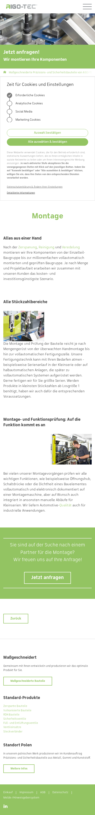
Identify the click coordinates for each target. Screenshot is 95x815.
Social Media (23, 111)
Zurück (15, 618)
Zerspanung (27, 247)
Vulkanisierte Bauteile (17, 710)
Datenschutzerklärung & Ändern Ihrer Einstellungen (35, 187)
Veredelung (71, 247)
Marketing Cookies (28, 119)
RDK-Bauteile (11, 714)
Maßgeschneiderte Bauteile (27, 681)
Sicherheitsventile (14, 718)
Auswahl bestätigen (47, 132)
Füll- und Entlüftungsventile (20, 723)
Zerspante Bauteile (15, 706)
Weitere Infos (18, 768)
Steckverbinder (13, 731)
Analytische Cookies (29, 103)
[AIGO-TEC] (20, 6)
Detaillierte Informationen (21, 193)
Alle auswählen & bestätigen (47, 141)
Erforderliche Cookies (30, 95)
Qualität (65, 505)
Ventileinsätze (12, 727)
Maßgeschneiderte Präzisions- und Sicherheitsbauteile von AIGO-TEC (51, 72)
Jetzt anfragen (47, 577)
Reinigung (46, 247)
